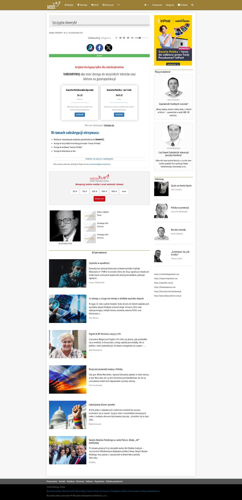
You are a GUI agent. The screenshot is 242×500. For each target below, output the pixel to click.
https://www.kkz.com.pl (163, 283)
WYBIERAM (79, 115)
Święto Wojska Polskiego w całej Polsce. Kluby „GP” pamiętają (114, 441)
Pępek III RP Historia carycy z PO (105, 333)
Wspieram (99, 199)
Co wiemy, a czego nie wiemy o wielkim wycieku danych (116, 298)
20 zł (75, 191)
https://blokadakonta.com (164, 287)
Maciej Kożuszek (95, 424)
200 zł (104, 191)
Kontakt (62, 481)
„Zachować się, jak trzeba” (180, 253)
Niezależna (51, 491)
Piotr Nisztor (94, 318)
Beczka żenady (178, 229)
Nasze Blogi (80, 491)
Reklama (89, 481)
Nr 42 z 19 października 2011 (73, 33)
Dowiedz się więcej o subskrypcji (99, 159)
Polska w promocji (180, 207)
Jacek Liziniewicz (174, 100)
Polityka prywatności (114, 481)
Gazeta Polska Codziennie (97, 491)
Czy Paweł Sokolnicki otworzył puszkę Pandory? (173, 154)
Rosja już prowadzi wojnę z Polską (106, 369)
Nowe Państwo (63, 491)
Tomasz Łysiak (176, 258)
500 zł (114, 191)
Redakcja (92, 462)
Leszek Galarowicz (173, 148)
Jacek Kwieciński (65, 243)
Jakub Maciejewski (95, 350)
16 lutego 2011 (102, 223)
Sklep (144, 491)
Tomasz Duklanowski (96, 282)
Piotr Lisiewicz (176, 189)
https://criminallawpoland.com (166, 274)
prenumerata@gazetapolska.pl (99, 164)
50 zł (85, 191)
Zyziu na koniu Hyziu (181, 185)
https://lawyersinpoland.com (166, 278)
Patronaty (80, 481)
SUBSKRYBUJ (71, 74)
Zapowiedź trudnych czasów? (173, 103)
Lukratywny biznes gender (102, 404)
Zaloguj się (170, 5)
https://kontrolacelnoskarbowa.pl (167, 291)
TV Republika (115, 491)
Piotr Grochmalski (95, 385)
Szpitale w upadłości (99, 263)
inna (124, 191)
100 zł (94, 191)
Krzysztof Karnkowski (179, 211)
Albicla (125, 491)
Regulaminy (99, 481)
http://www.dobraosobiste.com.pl (167, 295)
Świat (99, 215)
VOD (72, 491)
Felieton (100, 226)
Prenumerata (157, 5)
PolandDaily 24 (154, 491)
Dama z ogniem (103, 212)
